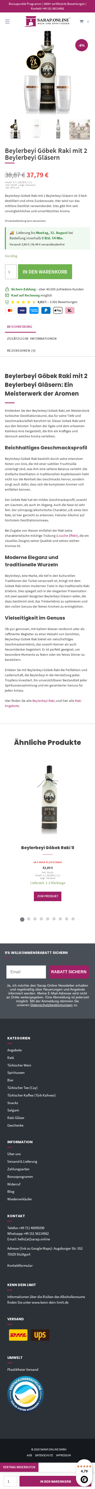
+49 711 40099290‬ (31, 1227)
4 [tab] (41, 919)
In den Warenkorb (45, 271)
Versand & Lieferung (22, 1161)
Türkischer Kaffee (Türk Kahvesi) (31, 1095)
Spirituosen (16, 1072)
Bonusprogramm (20, 1176)
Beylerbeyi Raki (43, 700)
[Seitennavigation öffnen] (13, 21)
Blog (10, 1191)
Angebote (14, 1050)
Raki (10, 1057)
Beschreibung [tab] (19, 326)
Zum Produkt (47, 896)
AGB (29, 1455)
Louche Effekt (67, 535)
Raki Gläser (15, 1117)
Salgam (13, 1110)
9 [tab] (73, 919)
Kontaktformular (20, 1265)
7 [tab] (60, 919)
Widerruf (13, 1184)
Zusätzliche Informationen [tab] (32, 338)
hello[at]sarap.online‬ (34, 1239)
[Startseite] (47, 21)
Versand (50, 878)
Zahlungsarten (18, 1169)
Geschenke (15, 1125)
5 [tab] (47, 919)
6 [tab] (54, 919)
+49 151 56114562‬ (36, 1233)
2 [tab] (28, 919)
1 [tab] (22, 919)
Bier (10, 1080)
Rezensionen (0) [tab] (21, 350)
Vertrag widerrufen (19, 1467)
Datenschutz (44, 1455)
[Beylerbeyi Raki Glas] (37, 129)
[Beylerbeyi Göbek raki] (58, 129)
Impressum (63, 1455)
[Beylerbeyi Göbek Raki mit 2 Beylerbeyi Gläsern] (15, 129)
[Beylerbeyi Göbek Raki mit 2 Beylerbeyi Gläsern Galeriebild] (79, 129)
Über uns (14, 1153)
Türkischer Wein (19, 1065)
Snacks (12, 1102)
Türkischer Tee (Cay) (22, 1087)
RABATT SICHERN (68, 972)
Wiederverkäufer (19, 1199)
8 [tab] (66, 919)
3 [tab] (35, 919)
